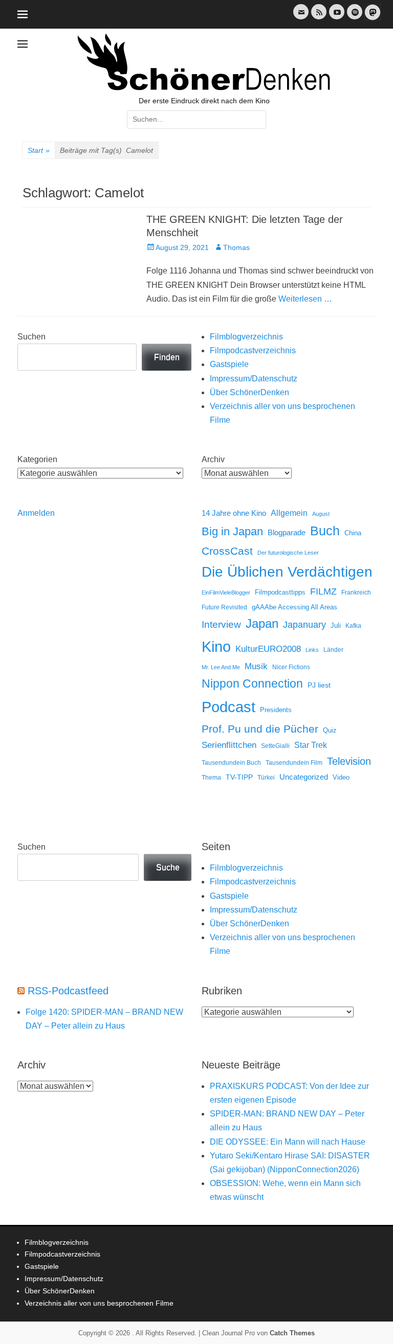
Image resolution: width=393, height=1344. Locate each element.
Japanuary (304, 625)
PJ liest (319, 685)
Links (312, 650)
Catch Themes (292, 1333)
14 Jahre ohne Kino (234, 513)
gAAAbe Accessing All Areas (294, 607)
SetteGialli (275, 745)
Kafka (353, 625)
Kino (216, 647)
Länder (333, 649)
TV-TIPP (239, 777)
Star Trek (310, 745)
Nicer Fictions (291, 667)
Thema (211, 777)
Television (349, 761)
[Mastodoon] (371, 18)
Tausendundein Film (294, 762)
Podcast (228, 706)
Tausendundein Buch (231, 762)
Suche (168, 867)
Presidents (276, 710)
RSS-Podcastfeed (68, 990)
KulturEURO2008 (268, 649)
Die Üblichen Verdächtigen (287, 572)
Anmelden (36, 513)
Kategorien (37, 459)
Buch (325, 530)
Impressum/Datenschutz (253, 378)
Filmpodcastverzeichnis (253, 350)
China (352, 533)
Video (341, 777)
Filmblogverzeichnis (246, 336)
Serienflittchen (229, 745)
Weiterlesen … (305, 298)
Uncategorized (303, 776)
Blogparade (286, 533)
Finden (167, 357)
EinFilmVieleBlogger (226, 592)
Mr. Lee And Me (221, 667)
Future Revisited (224, 607)
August (321, 514)
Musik (256, 666)
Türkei (266, 777)
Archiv (213, 459)
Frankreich (356, 592)
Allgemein (289, 513)
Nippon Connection (252, 683)
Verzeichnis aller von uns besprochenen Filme (99, 1303)
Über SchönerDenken (249, 392)
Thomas (236, 247)
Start (39, 150)
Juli (336, 625)
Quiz (330, 730)
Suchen (31, 336)
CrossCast (227, 551)
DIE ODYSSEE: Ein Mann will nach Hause (287, 1141)
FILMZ (323, 591)
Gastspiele (229, 364)
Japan (262, 623)
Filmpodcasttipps (280, 592)
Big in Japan (232, 531)
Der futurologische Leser (288, 553)
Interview (221, 624)
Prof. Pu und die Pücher (260, 729)
